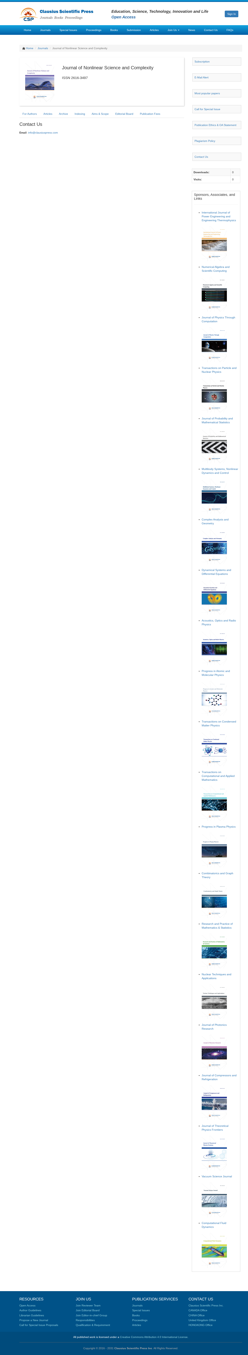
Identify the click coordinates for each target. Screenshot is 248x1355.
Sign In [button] (231, 13)
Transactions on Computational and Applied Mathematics (218, 775)
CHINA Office (197, 1315)
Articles (154, 30)
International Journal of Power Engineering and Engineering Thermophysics (219, 216)
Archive (63, 113)
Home (27, 30)
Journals (45, 30)
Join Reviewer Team (88, 1305)
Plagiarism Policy (205, 140)
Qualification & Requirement (93, 1325)
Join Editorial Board (88, 1310)
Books (114, 30)
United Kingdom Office (202, 1320)
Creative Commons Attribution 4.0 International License (154, 1337)
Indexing (80, 113)
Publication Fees (150, 113)
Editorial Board (124, 113)
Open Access (27, 1305)
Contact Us (211, 30)
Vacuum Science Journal (217, 1176)
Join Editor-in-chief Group (91, 1315)
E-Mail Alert (201, 77)
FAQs (229, 30)
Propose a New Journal (33, 1320)
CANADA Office (198, 1310)
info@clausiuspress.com (43, 132)
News (191, 30)
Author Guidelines (30, 1310)
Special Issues (68, 30)
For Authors (29, 113)
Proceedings (93, 30)
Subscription (202, 61)
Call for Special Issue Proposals (38, 1325)
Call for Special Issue (207, 109)
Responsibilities (85, 1320)
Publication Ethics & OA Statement (215, 125)
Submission (134, 30)
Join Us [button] (172, 30)
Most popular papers (207, 93)
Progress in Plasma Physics (219, 826)
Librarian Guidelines (31, 1315)
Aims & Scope (100, 113)
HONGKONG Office (201, 1325)
